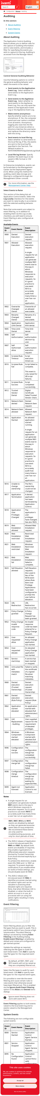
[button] (17, 7)
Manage (18, 11)
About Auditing (14, 25)
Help (19, 185)
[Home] (5, 11)
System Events (14, 33)
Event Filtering (14, 29)
